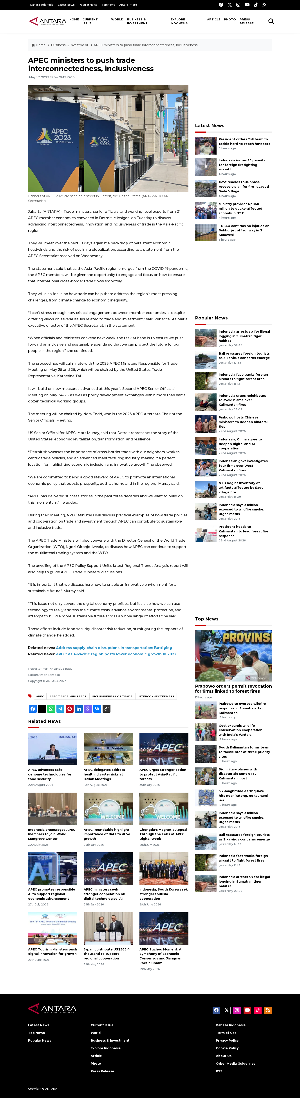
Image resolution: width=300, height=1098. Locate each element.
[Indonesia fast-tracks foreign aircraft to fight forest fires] (206, 381)
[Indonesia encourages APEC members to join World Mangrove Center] (52, 808)
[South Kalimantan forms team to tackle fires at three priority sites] (206, 754)
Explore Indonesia (179, 21)
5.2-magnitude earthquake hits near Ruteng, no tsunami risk (243, 795)
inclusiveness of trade (112, 696)
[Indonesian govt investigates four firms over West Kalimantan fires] (206, 467)
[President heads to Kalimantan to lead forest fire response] (206, 533)
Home (74, 19)
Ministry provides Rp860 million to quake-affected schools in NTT (240, 208)
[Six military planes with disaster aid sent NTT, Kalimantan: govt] (206, 775)
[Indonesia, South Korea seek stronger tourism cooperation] (163, 868)
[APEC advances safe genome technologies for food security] (52, 749)
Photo (230, 19)
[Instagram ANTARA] (238, 5)
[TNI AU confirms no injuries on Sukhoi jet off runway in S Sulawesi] (206, 232)
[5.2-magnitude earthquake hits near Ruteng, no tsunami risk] (206, 797)
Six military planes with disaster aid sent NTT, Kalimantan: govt (238, 774)
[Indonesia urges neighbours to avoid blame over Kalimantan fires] (206, 402)
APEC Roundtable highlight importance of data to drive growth (107, 834)
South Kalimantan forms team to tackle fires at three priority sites (244, 752)
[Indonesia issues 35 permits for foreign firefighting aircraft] (206, 166)
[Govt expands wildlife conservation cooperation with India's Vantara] (206, 732)
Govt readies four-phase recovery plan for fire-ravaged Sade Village (244, 186)
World (117, 19)
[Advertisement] (233, 87)
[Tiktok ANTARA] (256, 5)
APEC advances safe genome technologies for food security (49, 774)
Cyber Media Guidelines (235, 1064)
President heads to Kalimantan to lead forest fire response (243, 531)
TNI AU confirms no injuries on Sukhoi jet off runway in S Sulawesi (244, 230)
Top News (108, 4)
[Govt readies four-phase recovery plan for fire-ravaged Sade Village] (206, 188)
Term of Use (226, 1033)
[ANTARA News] (48, 21)
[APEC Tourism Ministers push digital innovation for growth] (52, 928)
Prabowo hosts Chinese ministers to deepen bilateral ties (243, 422)
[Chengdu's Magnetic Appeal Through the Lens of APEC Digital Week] (163, 808)
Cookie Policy (227, 1048)
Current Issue (90, 21)
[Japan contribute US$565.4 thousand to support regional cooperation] (108, 928)
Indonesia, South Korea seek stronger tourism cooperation (163, 894)
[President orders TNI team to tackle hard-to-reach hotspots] (206, 145)
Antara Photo (128, 4)
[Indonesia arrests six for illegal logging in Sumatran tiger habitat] (206, 338)
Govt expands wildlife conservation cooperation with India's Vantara (240, 730)
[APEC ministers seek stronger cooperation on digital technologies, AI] (108, 868)
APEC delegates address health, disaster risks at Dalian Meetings (104, 774)
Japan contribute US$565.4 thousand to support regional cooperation (107, 954)
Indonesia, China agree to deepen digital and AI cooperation (240, 444)
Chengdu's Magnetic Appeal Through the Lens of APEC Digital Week (163, 834)
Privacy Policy (227, 1040)
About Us (223, 1056)
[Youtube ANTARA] (247, 5)
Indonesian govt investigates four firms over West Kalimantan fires (243, 465)
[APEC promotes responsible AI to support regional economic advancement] (52, 868)
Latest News (66, 4)
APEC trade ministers (68, 696)
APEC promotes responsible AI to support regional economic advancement (51, 894)
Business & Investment (137, 21)
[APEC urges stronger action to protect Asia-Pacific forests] (163, 749)
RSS (219, 1071)
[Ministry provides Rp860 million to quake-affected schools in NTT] (206, 210)
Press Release (247, 21)
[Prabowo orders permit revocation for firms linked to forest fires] (233, 655)
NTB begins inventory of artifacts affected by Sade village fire (241, 487)
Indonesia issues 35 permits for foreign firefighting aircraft (242, 164)
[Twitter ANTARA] (230, 5)
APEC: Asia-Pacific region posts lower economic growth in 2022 (116, 654)
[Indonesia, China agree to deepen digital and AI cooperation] (206, 446)
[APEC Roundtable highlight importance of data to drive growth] (108, 808)
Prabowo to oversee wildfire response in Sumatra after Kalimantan (242, 708)
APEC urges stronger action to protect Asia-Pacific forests (162, 774)
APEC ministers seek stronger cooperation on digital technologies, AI (104, 894)
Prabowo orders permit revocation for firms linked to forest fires (233, 688)
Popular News (88, 4)
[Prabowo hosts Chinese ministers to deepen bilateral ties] (206, 424)
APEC (40, 696)
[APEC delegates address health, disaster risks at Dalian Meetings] (108, 749)
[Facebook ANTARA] (221, 5)
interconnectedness (156, 696)
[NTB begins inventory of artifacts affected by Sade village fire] (206, 489)
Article (213, 19)
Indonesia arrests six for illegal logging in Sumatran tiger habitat (244, 336)
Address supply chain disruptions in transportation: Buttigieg (114, 648)
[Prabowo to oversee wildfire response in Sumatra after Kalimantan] (206, 710)
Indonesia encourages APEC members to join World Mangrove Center (51, 834)
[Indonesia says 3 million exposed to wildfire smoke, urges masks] (206, 511)
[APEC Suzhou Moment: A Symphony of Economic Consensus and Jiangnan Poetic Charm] (163, 928)
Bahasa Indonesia (42, 4)
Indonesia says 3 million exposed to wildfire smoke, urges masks (241, 509)
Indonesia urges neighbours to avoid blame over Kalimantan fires (242, 400)
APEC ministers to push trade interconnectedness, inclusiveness (146, 45)
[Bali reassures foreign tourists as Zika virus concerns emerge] (206, 360)
